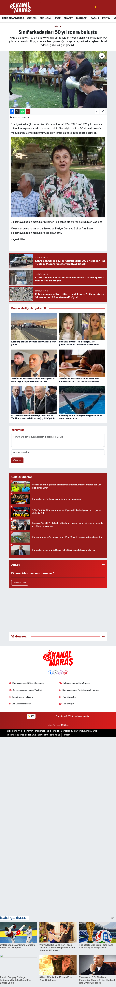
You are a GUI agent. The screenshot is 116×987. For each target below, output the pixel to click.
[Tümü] (103, 565)
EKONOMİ (45, 18)
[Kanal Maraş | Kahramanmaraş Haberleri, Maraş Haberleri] (20, 7)
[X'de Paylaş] (17, 111)
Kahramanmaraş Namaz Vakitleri (27, 690)
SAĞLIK (95, 18)
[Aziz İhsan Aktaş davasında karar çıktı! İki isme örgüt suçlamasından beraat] (34, 363)
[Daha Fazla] (28, 111)
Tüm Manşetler (69, 697)
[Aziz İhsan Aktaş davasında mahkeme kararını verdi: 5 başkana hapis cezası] (82, 363)
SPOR (57, 18)
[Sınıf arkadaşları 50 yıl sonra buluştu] (58, 79)
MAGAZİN (81, 18)
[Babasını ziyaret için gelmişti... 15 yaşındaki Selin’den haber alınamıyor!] (82, 326)
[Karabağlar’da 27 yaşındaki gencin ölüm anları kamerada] (82, 400)
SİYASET (68, 18)
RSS (32, 716)
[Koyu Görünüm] (96, 7)
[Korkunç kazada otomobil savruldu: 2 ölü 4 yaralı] (34, 326)
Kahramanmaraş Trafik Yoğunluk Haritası (81, 690)
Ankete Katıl (19, 583)
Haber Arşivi (68, 704)
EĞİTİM (106, 18)
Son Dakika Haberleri (21, 704)
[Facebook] (50, 672)
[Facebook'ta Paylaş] (12, 111)
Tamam (66, 735)
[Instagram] (60, 672)
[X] (55, 672)
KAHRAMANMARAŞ (13, 18)
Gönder (17, 460)
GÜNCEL (31, 18)
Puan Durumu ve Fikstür (22, 697)
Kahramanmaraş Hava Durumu (76, 683)
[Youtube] (65, 672)
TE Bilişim (65, 725)
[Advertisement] (58, 610)
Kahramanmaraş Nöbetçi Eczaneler (28, 683)
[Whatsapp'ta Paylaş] (22, 111)
